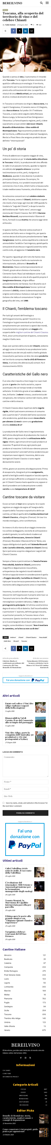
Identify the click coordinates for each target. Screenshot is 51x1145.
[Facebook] (13, 31)
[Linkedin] (25, 31)
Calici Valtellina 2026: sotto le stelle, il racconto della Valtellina (18, 870)
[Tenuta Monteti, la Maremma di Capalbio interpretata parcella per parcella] (39, 904)
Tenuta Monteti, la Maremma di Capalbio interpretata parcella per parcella (18, 904)
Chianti (20, 637)
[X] (19, 31)
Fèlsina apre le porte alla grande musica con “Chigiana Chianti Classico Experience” (18, 919)
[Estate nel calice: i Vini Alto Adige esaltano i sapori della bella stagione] (40, 707)
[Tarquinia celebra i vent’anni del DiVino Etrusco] (39, 935)
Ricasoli (16, 641)
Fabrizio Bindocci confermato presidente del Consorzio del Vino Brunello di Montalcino (13, 664)
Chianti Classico (31, 637)
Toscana (24, 641)
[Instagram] (25, 1058)
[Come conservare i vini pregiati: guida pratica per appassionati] (43, 1132)
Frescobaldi (43, 637)
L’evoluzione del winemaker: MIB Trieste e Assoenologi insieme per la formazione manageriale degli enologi (18, 887)
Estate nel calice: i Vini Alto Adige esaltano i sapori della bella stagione (19, 705)
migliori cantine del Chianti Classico (32, 332)
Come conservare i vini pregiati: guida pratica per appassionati (20, 1130)
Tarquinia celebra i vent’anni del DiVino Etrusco (15, 934)
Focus (5, 10)
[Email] (31, 31)
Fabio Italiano (10, 25)
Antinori (13, 637)
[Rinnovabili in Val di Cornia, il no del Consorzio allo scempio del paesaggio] (40, 722)
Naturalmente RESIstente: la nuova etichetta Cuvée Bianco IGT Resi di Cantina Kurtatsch (37, 664)
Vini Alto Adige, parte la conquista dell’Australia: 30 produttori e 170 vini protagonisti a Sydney (19, 736)
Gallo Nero (7, 641)
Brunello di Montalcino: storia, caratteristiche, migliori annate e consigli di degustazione (18, 1118)
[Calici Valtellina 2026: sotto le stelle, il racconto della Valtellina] (39, 872)
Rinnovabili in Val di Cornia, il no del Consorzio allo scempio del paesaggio (19, 720)
